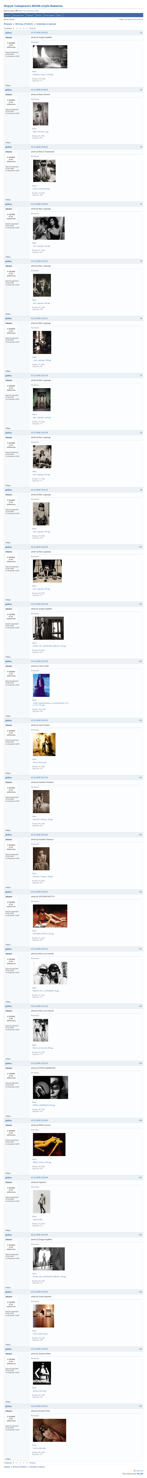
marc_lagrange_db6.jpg (41, 303)
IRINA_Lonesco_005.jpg (42, 1162)
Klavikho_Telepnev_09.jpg (43, 819)
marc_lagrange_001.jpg (41, 474)
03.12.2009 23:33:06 (39, 1120)
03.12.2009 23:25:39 (39, 661)
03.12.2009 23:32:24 (39, 1063)
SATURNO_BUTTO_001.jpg (43, 934)
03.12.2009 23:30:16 (39, 949)
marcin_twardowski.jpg (41, 189)
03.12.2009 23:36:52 (39, 1349)
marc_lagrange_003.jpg (41, 589)
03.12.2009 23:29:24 (39, 892)
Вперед (32, 28)
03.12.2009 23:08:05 (39, 90)
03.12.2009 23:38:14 (39, 1406)
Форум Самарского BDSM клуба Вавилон (33, 5)
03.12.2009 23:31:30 (39, 1006)
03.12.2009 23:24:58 (39, 604)
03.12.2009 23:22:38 (39, 433)
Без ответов (138, 19)
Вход (59, 15)
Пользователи (18, 15)
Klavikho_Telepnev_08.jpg (43, 876)
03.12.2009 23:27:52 (39, 777)
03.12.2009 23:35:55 (39, 1292)
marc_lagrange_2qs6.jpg (42, 417)
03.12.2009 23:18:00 (39, 204)
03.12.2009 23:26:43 (39, 720)
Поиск (38, 15)
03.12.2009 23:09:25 (39, 147)
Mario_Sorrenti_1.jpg (40, 132)
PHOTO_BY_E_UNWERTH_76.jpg (46, 991)
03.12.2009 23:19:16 (39, 261)
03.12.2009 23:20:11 (39, 318)
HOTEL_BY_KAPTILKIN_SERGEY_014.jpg (49, 646)
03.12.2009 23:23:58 (39, 547)
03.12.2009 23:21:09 (39, 376)
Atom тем (139, 1471)
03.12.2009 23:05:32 (39, 33)
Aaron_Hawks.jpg (39, 762)
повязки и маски (46, 23)
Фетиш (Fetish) (24, 23)
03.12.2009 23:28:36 (39, 835)
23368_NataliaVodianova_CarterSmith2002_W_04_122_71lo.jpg (51, 704)
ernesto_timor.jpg (39, 1448)
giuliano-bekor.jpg (39, 1391)
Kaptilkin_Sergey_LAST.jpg (43, 74)
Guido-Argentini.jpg (40, 1334)
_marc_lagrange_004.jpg (42, 360)
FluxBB (140, 1474)
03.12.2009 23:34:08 (39, 1178)
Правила (30, 15)
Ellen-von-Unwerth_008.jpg (43, 1048)
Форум (7, 15)
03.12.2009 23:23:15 (39, 490)
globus (8, 32)
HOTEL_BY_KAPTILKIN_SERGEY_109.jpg (49, 1277)
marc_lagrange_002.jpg (41, 532)
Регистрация (49, 15)
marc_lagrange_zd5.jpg (41, 246)
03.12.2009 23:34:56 (39, 1235)
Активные (128, 19)
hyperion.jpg (37, 1219)
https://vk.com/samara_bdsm (28, 11)
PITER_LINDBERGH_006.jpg (44, 1105)
